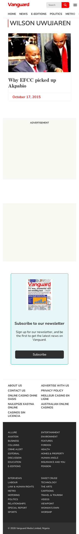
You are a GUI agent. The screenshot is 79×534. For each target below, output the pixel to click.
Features (47, 440)
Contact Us (16, 390)
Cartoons (47, 490)
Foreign (46, 445)
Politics (56, 14)
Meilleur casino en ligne (55, 397)
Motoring (14, 495)
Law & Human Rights (21, 486)
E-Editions (38, 14)
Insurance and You (53, 462)
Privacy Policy (52, 390)
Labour (12, 482)
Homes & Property (52, 453)
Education (14, 462)
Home (12, 14)
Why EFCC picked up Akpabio (32, 82)
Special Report (17, 507)
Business (13, 440)
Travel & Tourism (52, 495)
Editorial (14, 453)
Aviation (13, 436)
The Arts (46, 486)
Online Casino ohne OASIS (22, 397)
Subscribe (39, 354)
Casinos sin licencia (16, 414)
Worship (46, 512)
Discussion (14, 457)
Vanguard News (18, 5)
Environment (49, 436)
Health (45, 449)
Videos (45, 499)
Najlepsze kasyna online (21, 405)
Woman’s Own (50, 507)
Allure (12, 432)
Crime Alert (15, 449)
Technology (49, 482)
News (23, 14)
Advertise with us (55, 385)
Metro (70, 14)
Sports (12, 512)
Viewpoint (47, 503)
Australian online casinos (55, 405)
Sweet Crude (49, 478)
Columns (13, 445)
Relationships (17, 503)
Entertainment (50, 432)
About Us (15, 385)
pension (46, 466)
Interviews (15, 478)
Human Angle (49, 457)
